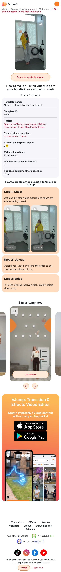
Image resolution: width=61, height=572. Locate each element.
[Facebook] (35, 552)
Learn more (30, 374)
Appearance (28, 9)
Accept (24, 568)
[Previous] (26, 386)
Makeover (44, 9)
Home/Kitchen (10, 127)
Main (4, 9)
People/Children (37, 127)
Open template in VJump (30, 77)
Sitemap (30, 529)
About (27, 525)
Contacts (14, 525)
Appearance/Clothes (35, 124)
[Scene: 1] (17, 228)
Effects (32, 522)
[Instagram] (26, 552)
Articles (45, 522)
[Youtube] (43, 552)
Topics (14, 9)
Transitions (17, 522)
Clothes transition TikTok (15, 136)
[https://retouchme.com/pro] (30, 541)
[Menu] (56, 4)
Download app (44, 525)
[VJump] (9, 3)
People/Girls (23, 127)
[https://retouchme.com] (43, 536)
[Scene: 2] (44, 228)
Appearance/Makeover (14, 124)
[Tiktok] (18, 552)
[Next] (35, 386)
